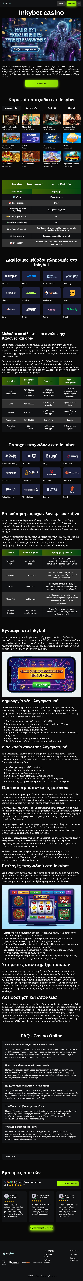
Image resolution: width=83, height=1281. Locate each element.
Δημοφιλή (9, 108)
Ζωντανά (29, 108)
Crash (49, 108)
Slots (70, 108)
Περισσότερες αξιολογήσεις (41, 1228)
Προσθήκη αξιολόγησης (68, 1183)
